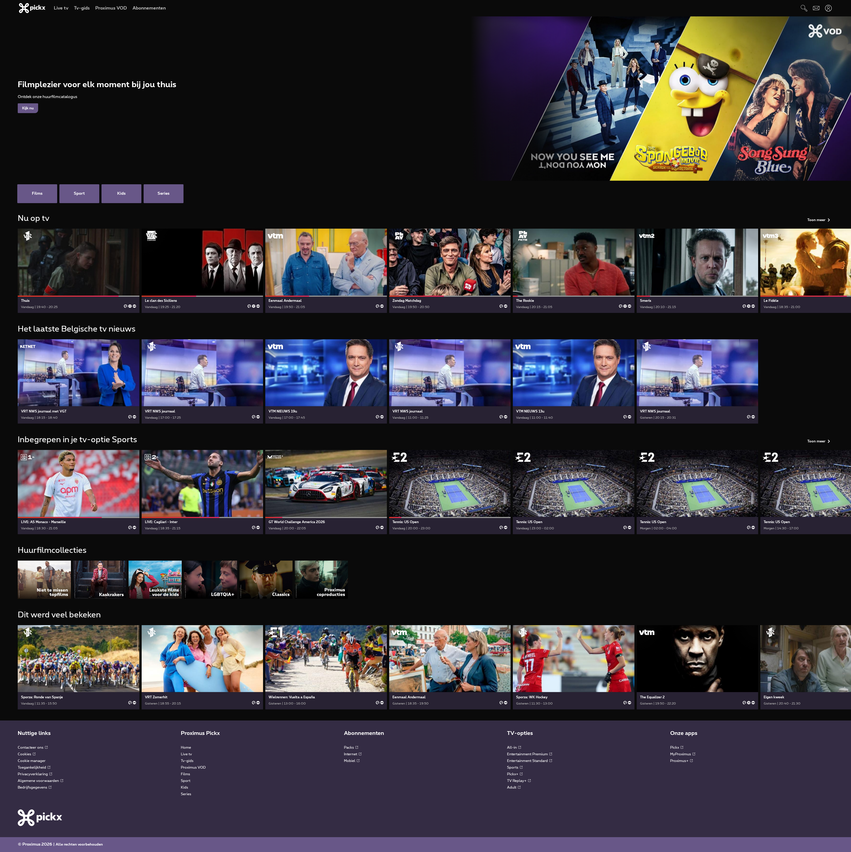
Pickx (675, 747)
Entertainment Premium (528, 754)
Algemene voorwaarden (39, 781)
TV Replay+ (517, 781)
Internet (351, 754)
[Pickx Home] (40, 817)
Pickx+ (513, 774)
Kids (184, 787)
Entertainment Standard (528, 761)
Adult (512, 787)
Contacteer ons (31, 747)
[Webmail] (816, 8)
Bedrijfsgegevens (33, 787)
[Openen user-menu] (828, 8)
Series (186, 794)
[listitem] (44, 580)
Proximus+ (679, 761)
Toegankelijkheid (32, 767)
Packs (349, 747)
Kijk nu (28, 108)
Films (185, 774)
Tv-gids (187, 761)
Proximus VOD (193, 767)
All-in (512, 747)
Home (186, 747)
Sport (185, 781)
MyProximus (681, 754)
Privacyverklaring (33, 774)
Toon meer (816, 220)
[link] (78, 271)
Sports (513, 767)
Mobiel (350, 761)
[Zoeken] (804, 8)
